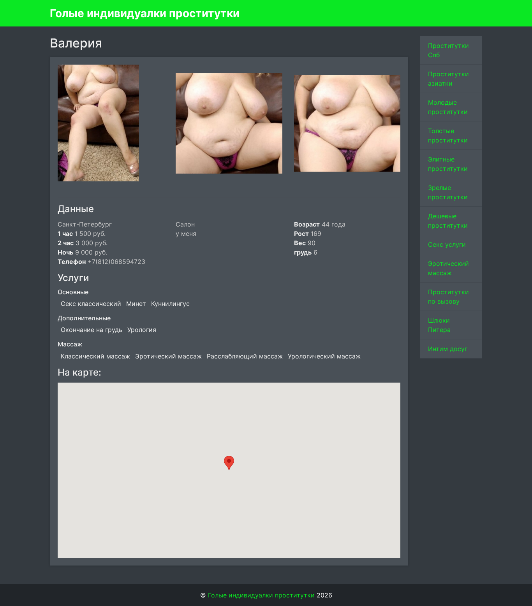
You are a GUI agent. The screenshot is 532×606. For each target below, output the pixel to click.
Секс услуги (447, 244)
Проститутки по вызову (448, 296)
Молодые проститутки (448, 107)
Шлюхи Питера (439, 325)
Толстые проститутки (448, 135)
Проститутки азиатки (448, 78)
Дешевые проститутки (448, 220)
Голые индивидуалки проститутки (145, 13)
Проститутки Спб (448, 50)
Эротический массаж (448, 268)
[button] (229, 463)
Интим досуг (447, 349)
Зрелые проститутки (448, 192)
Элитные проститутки (448, 163)
